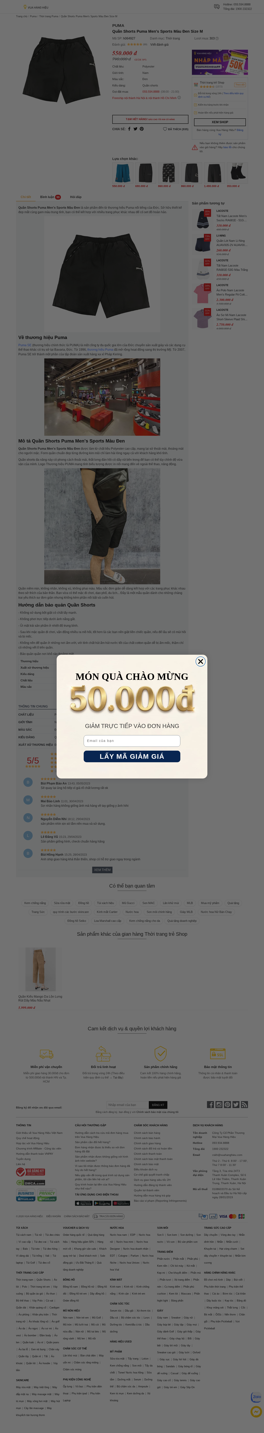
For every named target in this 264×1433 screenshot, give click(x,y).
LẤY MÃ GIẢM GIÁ (132, 756)
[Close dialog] (200, 661)
